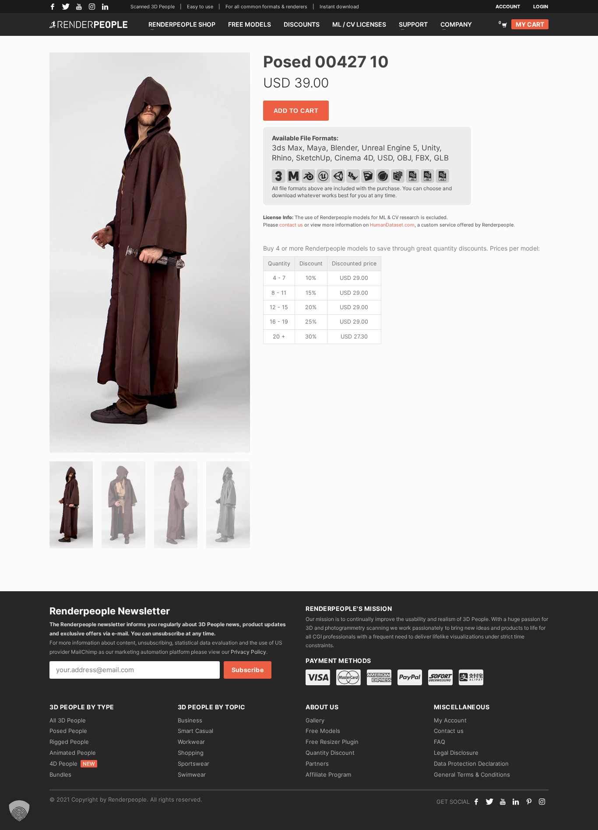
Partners (317, 763)
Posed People (68, 730)
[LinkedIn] (105, 6)
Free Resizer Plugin (332, 741)
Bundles (60, 774)
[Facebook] (52, 6)
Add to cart (296, 110)
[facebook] (476, 801)
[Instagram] (91, 6)
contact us (291, 225)
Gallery (315, 720)
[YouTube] (78, 6)
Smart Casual (195, 730)
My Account (450, 720)
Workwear (191, 741)
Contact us (449, 730)
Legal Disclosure (456, 752)
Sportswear (193, 763)
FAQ (439, 741)
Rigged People (69, 741)
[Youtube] (502, 801)
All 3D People (67, 720)
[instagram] (542, 801)
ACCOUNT (508, 6)
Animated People (72, 752)
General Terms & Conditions (472, 774)
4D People (72, 763)
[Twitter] (65, 6)
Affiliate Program (328, 774)
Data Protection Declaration (471, 763)
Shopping (191, 752)
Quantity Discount (330, 752)
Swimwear (192, 774)
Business (190, 720)
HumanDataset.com (392, 225)
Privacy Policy (248, 652)
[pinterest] (528, 801)
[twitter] (489, 801)
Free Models (323, 730)
